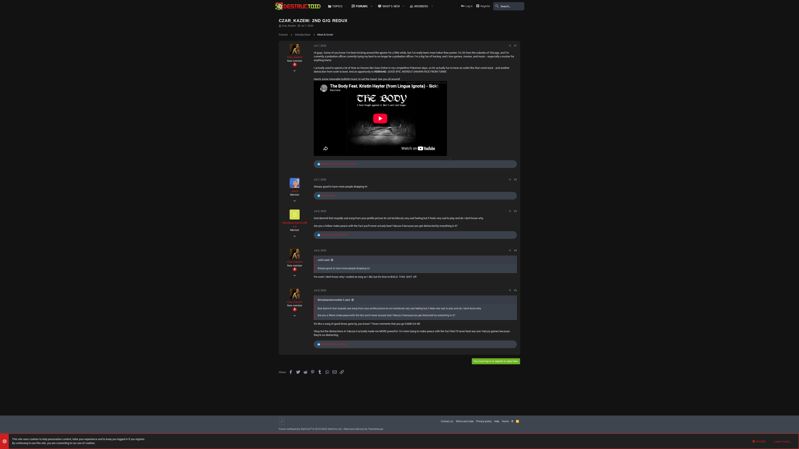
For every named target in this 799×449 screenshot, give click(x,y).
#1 (515, 45)
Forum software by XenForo (310, 429)
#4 (515, 250)
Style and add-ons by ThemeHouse (363, 429)
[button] (336, 6)
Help (496, 421)
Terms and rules (465, 421)
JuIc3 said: (324, 260)
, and (338, 164)
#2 (515, 179)
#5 (515, 290)
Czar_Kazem (289, 25)
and (334, 234)
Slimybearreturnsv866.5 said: (334, 300)
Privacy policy (484, 421)
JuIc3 (294, 191)
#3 (515, 211)
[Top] (512, 421)
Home (505, 421)
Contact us (447, 421)
